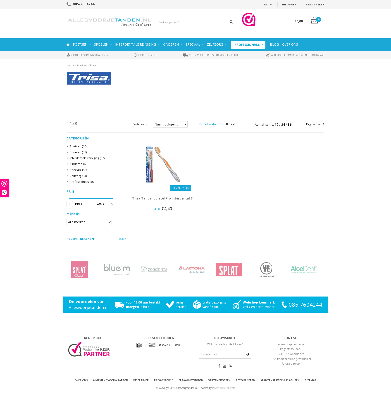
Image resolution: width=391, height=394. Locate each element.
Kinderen (171, 44)
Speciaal (193, 44)
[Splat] (234, 269)
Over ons (290, 44)
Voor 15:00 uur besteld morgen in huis (214, 55)
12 (277, 124)
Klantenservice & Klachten (280, 380)
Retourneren (245, 380)
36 (289, 124)
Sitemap (310, 380)
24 (283, 124)
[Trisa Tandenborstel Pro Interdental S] (162, 164)
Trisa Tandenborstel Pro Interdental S (162, 198)
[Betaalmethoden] (139, 345)
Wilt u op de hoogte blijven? (225, 344)
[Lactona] (197, 269)
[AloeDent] (309, 269)
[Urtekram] (272, 269)
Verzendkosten (219, 380)
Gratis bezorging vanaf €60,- (89, 55)
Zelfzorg (215, 44)
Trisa (93, 65)
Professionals (247, 44)
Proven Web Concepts (223, 387)
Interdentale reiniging (135, 44)
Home (70, 65)
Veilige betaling (147, 55)
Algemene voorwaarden (110, 380)
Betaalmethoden (191, 380)
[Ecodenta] (160, 269)
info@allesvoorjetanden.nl (294, 359)
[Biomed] (85, 269)
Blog (274, 44)
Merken (82, 65)
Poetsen (80, 44)
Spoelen (101, 44)
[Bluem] (122, 269)
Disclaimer (141, 380)
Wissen (122, 238)
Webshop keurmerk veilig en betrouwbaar (297, 55)
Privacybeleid (163, 380)
